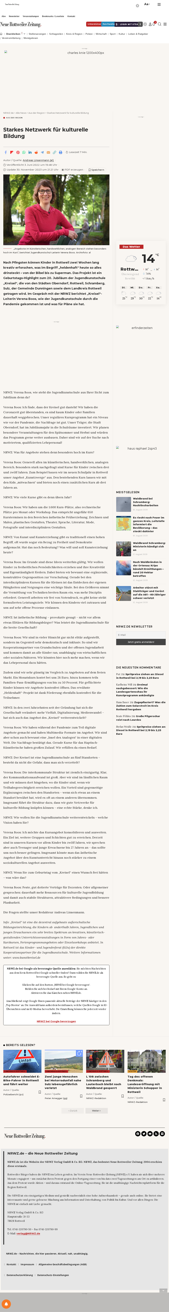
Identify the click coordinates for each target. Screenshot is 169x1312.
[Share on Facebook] (5, 152)
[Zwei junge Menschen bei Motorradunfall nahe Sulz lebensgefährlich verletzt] (64, 1061)
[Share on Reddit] (36, 152)
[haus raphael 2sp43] (141, 457)
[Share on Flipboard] (11, 152)
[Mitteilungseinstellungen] (6, 1304)
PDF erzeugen (72, 169)
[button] (146, 4)
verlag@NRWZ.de (28, 1233)
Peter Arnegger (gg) (56, 1098)
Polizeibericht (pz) (13, 1094)
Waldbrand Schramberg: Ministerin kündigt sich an (149, 546)
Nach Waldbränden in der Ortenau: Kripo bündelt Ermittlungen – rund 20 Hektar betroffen (148, 569)
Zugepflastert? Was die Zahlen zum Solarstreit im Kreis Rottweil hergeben (141, 706)
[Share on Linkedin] (30, 152)
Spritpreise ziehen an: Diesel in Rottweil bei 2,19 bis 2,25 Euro (141, 730)
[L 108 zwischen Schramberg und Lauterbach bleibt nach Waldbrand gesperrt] (105, 1061)
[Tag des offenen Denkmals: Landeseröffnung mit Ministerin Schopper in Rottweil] (147, 1061)
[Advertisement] (56, 347)
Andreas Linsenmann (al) (38, 160)
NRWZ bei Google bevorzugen (56, 1021)
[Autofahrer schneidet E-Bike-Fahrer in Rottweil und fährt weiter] (22, 1061)
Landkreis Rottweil (15, 1071)
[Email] (48, 152)
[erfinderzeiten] (141, 375)
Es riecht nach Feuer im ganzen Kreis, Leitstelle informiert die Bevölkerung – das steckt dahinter (149, 524)
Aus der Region (14, 118)
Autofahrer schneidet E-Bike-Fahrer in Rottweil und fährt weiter (21, 1080)
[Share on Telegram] (42, 152)
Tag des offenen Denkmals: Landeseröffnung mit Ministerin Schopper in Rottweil (145, 1084)
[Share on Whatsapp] (24, 152)
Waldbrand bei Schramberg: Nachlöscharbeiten (145, 502)
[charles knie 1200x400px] (84, 77)
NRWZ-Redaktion (96, 1098)
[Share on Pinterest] (18, 152)
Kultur (132, 1071)
